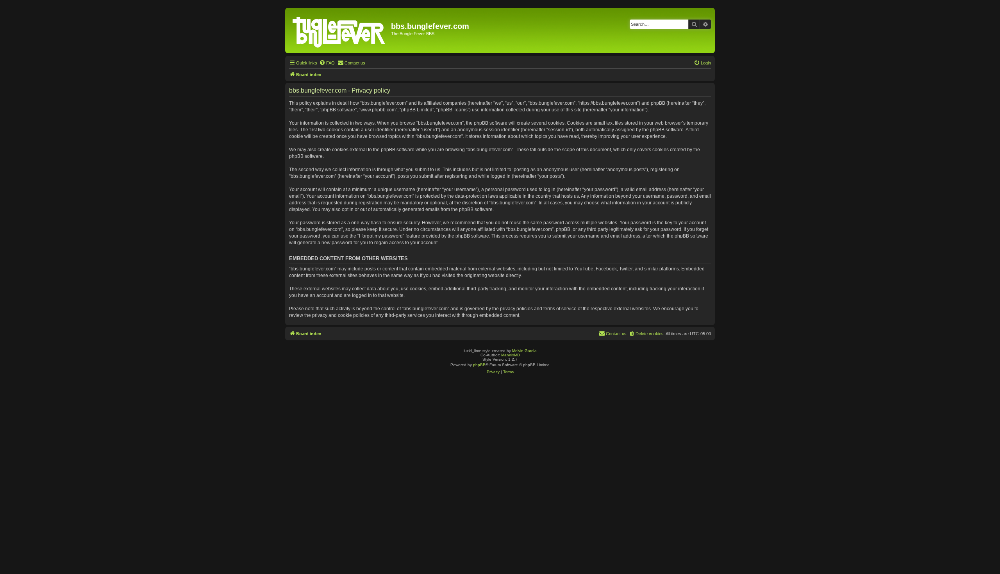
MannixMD (510, 355)
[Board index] (339, 30)
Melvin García (524, 351)
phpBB (479, 365)
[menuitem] (327, 63)
